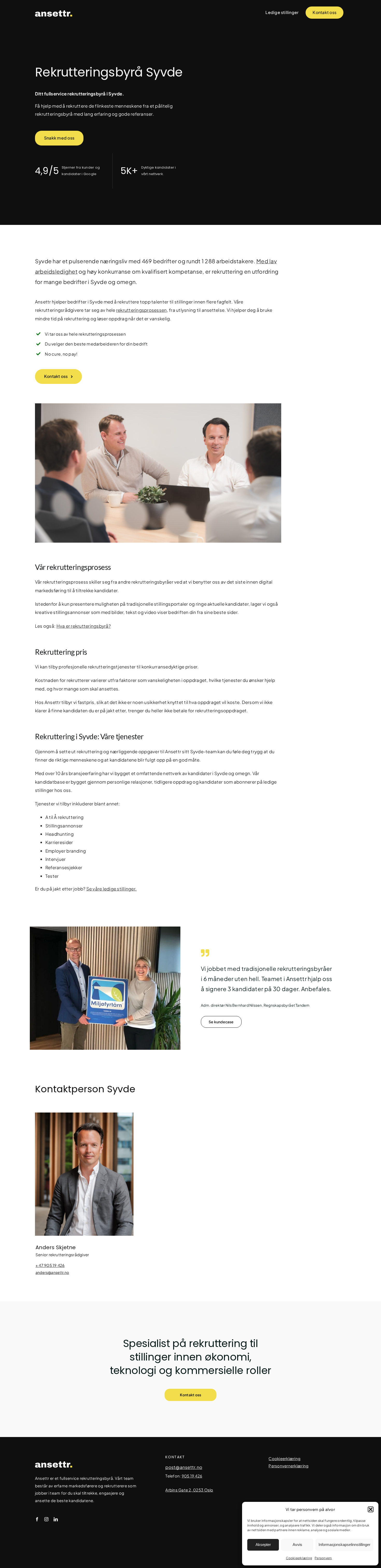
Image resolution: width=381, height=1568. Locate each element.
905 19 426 (192, 1475)
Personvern (323, 1558)
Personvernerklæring (288, 1465)
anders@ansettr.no (52, 1272)
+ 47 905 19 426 (50, 1265)
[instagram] (46, 1519)
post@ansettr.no (183, 1467)
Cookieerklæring (299, 1558)
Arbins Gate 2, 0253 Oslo (189, 1489)
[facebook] (37, 1519)
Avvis (297, 1544)
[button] (370, 1509)
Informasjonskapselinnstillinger (344, 1544)
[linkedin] (56, 1519)
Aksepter (263, 1544)
